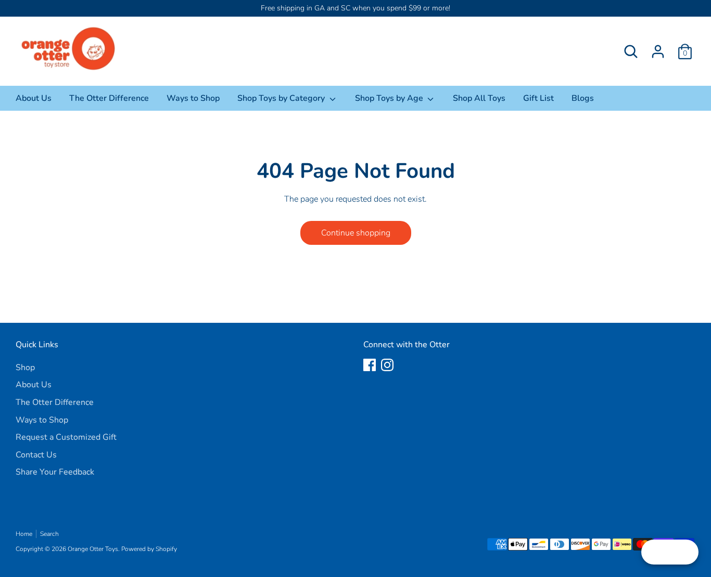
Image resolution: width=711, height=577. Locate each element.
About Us (34, 98)
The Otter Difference (109, 98)
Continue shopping (355, 233)
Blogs (583, 98)
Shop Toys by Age (390, 98)
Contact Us (36, 455)
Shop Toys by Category (282, 98)
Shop (25, 367)
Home (24, 534)
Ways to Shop (193, 98)
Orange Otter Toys (93, 549)
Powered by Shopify (149, 549)
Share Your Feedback (55, 472)
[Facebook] (369, 365)
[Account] (657, 51)
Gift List (538, 98)
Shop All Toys (479, 98)
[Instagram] (387, 365)
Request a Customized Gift (66, 437)
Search (49, 534)
